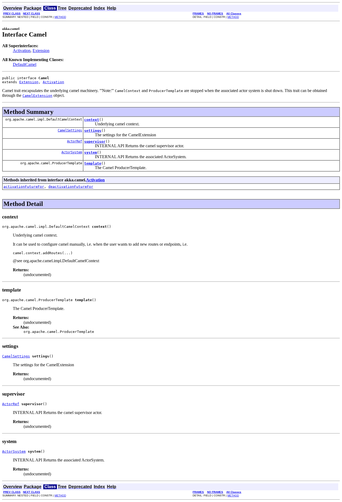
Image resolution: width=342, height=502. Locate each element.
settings (92, 131)
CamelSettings (70, 130)
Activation (21, 50)
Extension (41, 50)
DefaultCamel (24, 64)
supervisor (95, 142)
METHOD (60, 16)
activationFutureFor (23, 187)
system (90, 152)
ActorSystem (71, 152)
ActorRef (74, 141)
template (92, 163)
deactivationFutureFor (70, 187)
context (91, 120)
